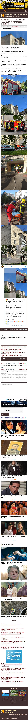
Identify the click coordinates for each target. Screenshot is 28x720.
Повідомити (23, 329)
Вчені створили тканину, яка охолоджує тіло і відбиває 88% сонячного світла (11, 624)
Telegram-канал (15, 335)
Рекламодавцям (13, 718)
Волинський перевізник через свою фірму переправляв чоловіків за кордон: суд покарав (12, 646)
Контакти (7, 718)
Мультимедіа (14, 688)
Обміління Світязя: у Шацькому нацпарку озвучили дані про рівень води (13, 677)
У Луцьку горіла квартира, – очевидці (9, 355)
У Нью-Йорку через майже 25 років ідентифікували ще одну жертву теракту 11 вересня (13, 642)
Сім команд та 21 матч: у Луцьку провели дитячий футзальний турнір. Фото (22, 699)
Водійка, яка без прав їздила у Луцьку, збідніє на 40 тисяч (13, 637)
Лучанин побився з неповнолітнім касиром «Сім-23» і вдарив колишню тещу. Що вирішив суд (13, 668)
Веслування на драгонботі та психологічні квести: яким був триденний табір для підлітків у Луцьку (13, 700)
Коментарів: (15, 26)
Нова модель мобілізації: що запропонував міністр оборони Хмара (13, 673)
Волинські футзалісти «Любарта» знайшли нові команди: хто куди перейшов (12, 682)
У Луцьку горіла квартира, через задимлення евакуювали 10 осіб (11, 350)
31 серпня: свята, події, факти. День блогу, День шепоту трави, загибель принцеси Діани (12, 633)
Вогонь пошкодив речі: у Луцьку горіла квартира (12, 352)
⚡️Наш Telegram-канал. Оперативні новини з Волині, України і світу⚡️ (5, 698)
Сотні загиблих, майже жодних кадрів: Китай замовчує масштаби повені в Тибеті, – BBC (11, 664)
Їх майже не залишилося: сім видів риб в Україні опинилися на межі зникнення (12, 628)
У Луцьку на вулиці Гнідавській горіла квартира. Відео (13, 346)
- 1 (26, 363)
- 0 (26, 369)
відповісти (21, 363)
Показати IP (3, 363)
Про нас (2, 718)
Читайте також (14, 344)
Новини (14, 620)
